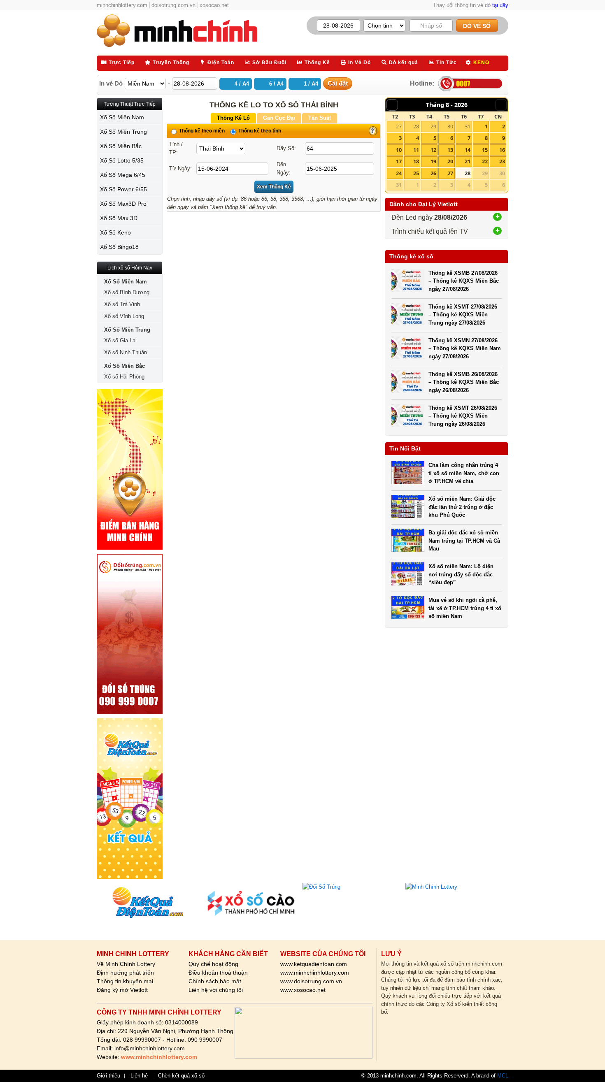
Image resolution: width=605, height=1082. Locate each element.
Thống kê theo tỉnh (259, 131)
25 (416, 173)
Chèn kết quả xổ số (181, 1076)
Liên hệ (139, 1076)
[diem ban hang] (130, 469)
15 (485, 149)
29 (433, 126)
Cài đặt (338, 83)
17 (399, 161)
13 (450, 149)
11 (416, 149)
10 (399, 149)
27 (399, 126)
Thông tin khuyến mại (125, 981)
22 (485, 161)
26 (433, 173)
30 (450, 126)
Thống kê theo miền (201, 131)
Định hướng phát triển (125, 972)
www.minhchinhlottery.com (314, 972)
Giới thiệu (108, 1076)
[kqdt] (130, 798)
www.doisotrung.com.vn (311, 981)
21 (467, 161)
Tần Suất (319, 118)
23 (502, 161)
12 (433, 149)
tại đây (500, 5)
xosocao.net (214, 5)
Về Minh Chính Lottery (126, 964)
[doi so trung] (130, 634)
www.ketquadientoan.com (313, 964)
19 (433, 161)
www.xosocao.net (303, 990)
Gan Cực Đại (279, 118)
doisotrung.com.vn (173, 5)
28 (416, 126)
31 (467, 126)
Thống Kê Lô (233, 118)
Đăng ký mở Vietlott (122, 990)
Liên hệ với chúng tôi (215, 990)
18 (416, 161)
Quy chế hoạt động (213, 964)
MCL (502, 1076)
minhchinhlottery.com (122, 5)
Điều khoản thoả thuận (218, 972)
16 (502, 149)
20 (450, 161)
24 (399, 173)
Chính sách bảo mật (214, 981)
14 (467, 149)
